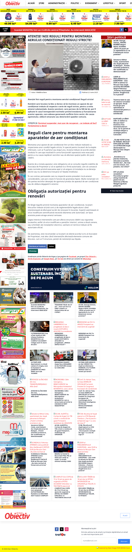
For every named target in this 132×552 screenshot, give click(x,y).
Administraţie (56, 3)
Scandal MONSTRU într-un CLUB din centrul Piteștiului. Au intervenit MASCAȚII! (55, 30)
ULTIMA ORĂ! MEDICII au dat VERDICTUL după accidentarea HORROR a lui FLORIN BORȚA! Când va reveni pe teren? (86, 366)
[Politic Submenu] (81, 3)
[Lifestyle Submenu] (115, 3)
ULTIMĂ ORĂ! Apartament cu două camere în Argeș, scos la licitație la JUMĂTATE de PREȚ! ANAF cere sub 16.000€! (39, 367)
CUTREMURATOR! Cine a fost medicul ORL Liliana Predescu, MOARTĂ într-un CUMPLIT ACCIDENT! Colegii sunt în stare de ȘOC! (39, 338)
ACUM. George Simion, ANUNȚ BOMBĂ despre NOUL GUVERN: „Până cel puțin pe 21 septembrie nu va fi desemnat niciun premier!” (87, 310)
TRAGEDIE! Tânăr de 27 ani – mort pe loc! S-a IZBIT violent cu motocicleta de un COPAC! (63, 308)
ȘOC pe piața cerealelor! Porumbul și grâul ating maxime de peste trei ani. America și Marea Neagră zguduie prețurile (120, 179)
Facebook (72, 256)
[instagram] (130, 30)
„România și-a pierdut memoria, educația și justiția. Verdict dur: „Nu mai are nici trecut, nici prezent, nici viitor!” (121, 162)
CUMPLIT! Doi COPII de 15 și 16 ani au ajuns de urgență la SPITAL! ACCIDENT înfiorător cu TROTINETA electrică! (63, 492)
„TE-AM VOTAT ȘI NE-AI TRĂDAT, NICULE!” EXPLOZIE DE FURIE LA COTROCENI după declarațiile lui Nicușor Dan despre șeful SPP (121, 146)
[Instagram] (66, 529)
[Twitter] (62, 529)
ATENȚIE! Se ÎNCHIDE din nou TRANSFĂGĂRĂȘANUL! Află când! (39, 393)
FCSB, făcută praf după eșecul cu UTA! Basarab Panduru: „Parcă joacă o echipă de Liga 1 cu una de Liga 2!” (86, 429)
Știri (41, 3)
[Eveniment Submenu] (99, 3)
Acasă (31, 3)
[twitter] (126, 30)
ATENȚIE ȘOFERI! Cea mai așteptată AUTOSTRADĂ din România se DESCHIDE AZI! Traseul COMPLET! (39, 492)
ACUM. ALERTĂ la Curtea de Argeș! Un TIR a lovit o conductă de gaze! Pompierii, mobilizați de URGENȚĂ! (63, 429)
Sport (122, 3)
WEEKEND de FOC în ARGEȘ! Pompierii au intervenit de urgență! (86, 336)
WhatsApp (87, 259)
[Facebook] (57, 529)
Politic (75, 3)
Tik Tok (60, 259)
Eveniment (91, 3)
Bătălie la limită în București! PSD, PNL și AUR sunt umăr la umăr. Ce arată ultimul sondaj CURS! (63, 457)
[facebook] (122, 30)
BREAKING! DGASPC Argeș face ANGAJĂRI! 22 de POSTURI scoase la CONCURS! (63, 365)
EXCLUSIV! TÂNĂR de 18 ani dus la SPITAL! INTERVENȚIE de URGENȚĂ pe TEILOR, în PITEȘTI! (86, 492)
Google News (49, 259)
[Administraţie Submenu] (67, 3)
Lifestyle (108, 3)
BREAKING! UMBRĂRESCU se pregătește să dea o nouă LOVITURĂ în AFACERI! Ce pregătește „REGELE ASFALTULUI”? (62, 338)
